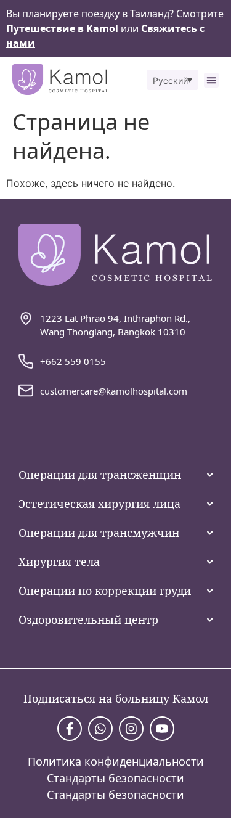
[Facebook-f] (69, 728)
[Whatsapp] (100, 728)
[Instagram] (131, 728)
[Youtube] (162, 728)
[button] (172, 80)
